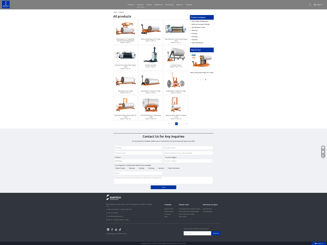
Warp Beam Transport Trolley (150, 91)
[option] (202, 64)
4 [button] (206, 79)
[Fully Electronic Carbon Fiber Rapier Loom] (176, 28)
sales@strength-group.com (115, 216)
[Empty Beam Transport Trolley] (176, 80)
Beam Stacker (183, 216)
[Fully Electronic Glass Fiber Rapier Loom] (125, 54)
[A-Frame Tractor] (176, 54)
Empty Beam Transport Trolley (176, 91)
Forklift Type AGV (150, 65)
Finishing (194, 36)
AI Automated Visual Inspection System (189, 209)
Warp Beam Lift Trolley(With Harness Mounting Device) (125, 40)
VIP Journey (169, 5)
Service (149, 5)
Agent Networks (207, 209)
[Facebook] (112, 229)
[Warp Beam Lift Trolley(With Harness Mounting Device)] (125, 28)
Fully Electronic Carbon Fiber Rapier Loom (176, 40)
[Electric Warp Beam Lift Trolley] (150, 28)
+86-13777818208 (113, 213)
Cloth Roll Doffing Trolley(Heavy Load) (150, 116)
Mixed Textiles (120, 168)
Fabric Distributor (197, 43)
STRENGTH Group (121, 233)
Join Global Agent (207, 211)
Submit (163, 187)
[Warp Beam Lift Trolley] (125, 80)
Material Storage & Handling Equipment (202, 24)
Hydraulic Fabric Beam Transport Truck (176, 116)
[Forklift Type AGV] (150, 54)
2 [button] (200, 79)
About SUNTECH (169, 209)
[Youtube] (116, 229)
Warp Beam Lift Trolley (125, 91)
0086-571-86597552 (113, 209)
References (158, 5)
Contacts (189, 5)
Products (131, 5)
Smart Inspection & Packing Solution (189, 211)
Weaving (194, 30)
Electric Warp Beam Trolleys (186, 214)
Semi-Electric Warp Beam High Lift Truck (125, 116)
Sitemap (175, 243)
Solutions (140, 5)
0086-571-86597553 (126, 209)
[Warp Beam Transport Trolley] (150, 80)
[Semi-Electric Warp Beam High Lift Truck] (125, 105)
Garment (195, 40)
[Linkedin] (108, 229)
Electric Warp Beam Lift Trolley (151, 39)
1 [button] (198, 79)
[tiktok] (120, 229)
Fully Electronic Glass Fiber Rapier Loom (125, 66)
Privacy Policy (182, 243)
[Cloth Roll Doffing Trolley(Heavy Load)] (150, 105)
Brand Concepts (168, 211)
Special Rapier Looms (198, 27)
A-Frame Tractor (176, 65)
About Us (179, 5)
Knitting (194, 33)
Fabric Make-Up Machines (200, 21)
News (166, 216)
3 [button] (203, 79)
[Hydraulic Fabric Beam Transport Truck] (176, 105)
